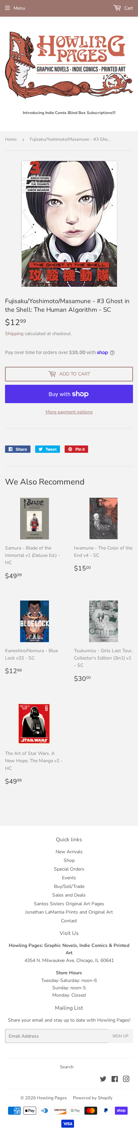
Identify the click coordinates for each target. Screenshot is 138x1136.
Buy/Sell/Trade (69, 886)
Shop (69, 860)
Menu (19, 8)
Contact (69, 921)
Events (69, 878)
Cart (128, 8)
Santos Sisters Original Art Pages (69, 904)
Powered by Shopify (93, 1098)
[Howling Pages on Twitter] (103, 1080)
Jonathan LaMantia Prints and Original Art (69, 912)
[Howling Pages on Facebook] (114, 1080)
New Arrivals (69, 852)
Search (66, 1067)
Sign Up (121, 1036)
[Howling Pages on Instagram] (126, 1080)
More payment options (69, 412)
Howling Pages (52, 1098)
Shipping (14, 333)
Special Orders (69, 869)
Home (11, 139)
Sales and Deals (69, 895)
